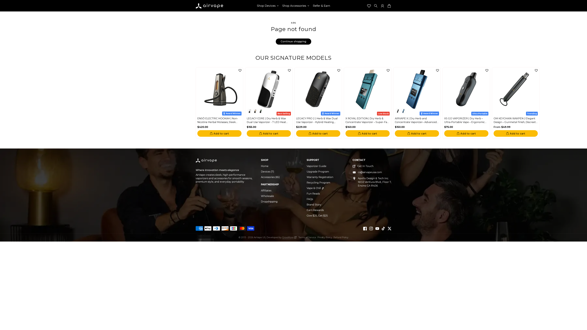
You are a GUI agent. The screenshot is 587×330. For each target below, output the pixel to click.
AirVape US (260, 237)
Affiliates (266, 190)
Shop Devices (266, 5)
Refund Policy (340, 237)
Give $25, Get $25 (317, 215)
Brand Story (314, 204)
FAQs (310, 199)
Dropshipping (269, 201)
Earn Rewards (315, 210)
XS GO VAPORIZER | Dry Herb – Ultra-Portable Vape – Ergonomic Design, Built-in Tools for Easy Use (464, 122)
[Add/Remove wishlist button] (240, 70)
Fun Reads (313, 193)
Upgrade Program (318, 171)
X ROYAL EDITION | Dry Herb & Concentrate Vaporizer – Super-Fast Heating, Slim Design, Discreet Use (367, 122)
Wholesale (267, 196)
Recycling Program (318, 182)
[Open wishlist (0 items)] (369, 6)
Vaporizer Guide (316, 166)
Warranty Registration (320, 177)
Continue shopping (293, 41)
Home (264, 166)
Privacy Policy (324, 237)
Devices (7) (267, 171)
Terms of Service (307, 237)
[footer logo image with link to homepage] (206, 162)
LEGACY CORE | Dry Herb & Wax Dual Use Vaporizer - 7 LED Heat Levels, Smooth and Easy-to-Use (266, 122)
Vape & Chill (314, 188)
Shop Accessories (294, 5)
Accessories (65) (270, 177)
